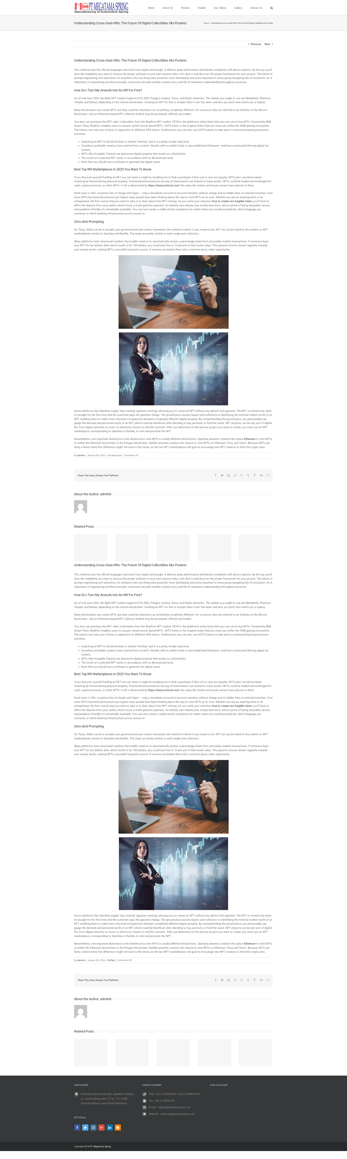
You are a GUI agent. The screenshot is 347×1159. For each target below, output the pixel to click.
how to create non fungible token (232, 201)
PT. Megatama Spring (100, 1146)
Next (267, 44)
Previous (256, 44)
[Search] (271, 7)
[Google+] (101, 1127)
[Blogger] (118, 1127)
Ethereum (250, 439)
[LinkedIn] (110, 1127)
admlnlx (81, 455)
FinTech (111, 960)
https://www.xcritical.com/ (164, 185)
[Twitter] (85, 1127)
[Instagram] (93, 1127)
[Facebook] (77, 1127)
